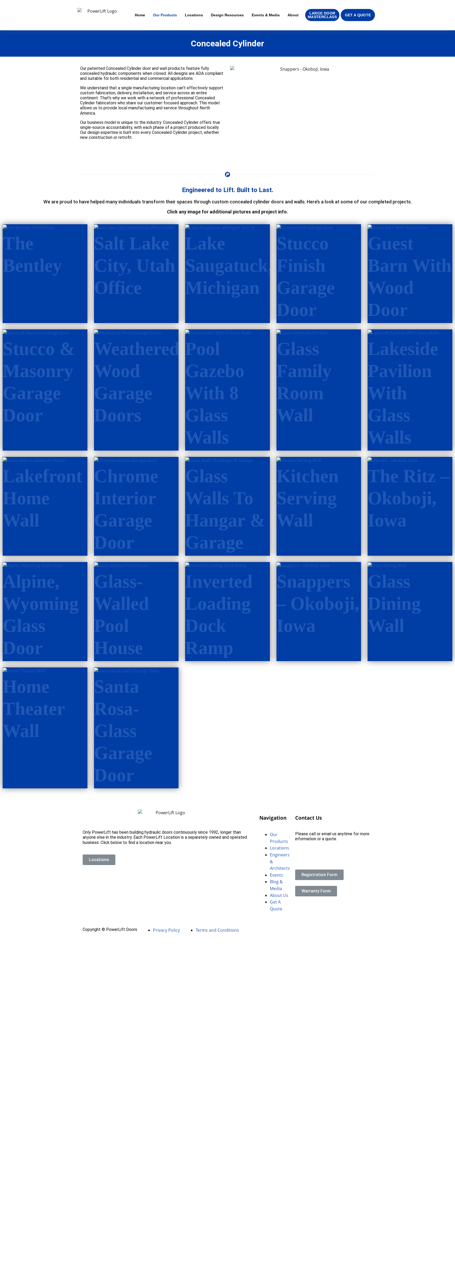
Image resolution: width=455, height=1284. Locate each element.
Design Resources (227, 15)
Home (140, 15)
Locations (194, 15)
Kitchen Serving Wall (307, 498)
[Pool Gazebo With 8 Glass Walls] (218, 332)
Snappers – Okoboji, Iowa (317, 603)
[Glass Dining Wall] (387, 565)
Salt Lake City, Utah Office (134, 265)
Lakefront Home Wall (42, 498)
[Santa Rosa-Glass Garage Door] (126, 670)
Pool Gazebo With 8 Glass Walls (214, 393)
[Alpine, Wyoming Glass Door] (33, 565)
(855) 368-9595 (309, 848)
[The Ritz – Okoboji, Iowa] (392, 460)
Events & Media (266, 15)
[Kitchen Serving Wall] (298, 460)
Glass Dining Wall (394, 603)
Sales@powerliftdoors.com (320, 857)
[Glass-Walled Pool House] (121, 565)
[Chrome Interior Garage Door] (125, 460)
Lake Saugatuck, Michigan (229, 265)
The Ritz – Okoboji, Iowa (409, 498)
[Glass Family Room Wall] (302, 332)
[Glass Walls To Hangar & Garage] (219, 460)
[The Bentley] (28, 227)
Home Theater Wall (34, 708)
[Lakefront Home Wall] (34, 460)
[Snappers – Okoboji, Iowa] (303, 565)
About (293, 15)
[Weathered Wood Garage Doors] (128, 332)
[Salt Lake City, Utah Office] (134, 227)
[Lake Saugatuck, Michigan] (220, 227)
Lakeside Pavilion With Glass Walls (403, 393)
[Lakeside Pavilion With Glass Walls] (403, 332)
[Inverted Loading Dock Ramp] (215, 565)
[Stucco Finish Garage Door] (305, 227)
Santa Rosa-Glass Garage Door (123, 730)
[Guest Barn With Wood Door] (398, 227)
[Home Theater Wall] (24, 670)
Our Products (165, 15)
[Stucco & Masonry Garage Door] (36, 332)
